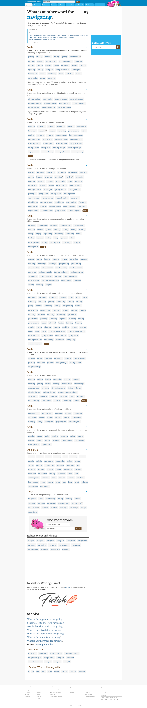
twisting (31, 238)
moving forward (55, 206)
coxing (42, 78)
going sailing (76, 264)
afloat (77, 482)
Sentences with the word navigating (45, 623)
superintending (33, 401)
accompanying (33, 388)
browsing (48, 358)
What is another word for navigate (44, 641)
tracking (31, 135)
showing (67, 379)
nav (37, 671)
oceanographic (33, 478)
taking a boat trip (45, 272)
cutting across (61, 135)
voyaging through (62, 152)
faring (30, 331)
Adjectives (39, 690)
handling (31, 61)
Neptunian (45, 478)
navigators (76, 545)
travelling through (74, 148)
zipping (31, 285)
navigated (52, 545)
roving (39, 327)
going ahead (43, 194)
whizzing (39, 285)
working (57, 229)
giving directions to (58, 388)
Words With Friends (55, 692)
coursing (71, 126)
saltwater (31, 469)
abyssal (50, 469)
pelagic (39, 461)
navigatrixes (55, 549)
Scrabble (52, 694)
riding (56, 238)
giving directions (34, 99)
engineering (48, 234)
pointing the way (49, 392)
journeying (62, 131)
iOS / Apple (72, 690)
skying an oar (47, 444)
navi (43, 671)
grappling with (61, 422)
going (70, 181)
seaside (62, 478)
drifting (39, 440)
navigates (66, 549)
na (33, 671)
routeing (56, 384)
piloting (31, 57)
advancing (40, 172)
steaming (31, 264)
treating (66, 417)
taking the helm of (62, 70)
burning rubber (33, 242)
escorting (45, 388)
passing (57, 306)
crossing (31, 126)
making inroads (74, 190)
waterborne (42, 474)
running (76, 401)
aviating (42, 74)
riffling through (61, 363)
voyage (83, 508)
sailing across (33, 148)
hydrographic (33, 482)
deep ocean (44, 486)
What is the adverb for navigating (44, 630)
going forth (75, 198)
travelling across (34, 143)
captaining (78, 61)
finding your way (79, 103)
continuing (79, 177)
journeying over (34, 139)
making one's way (35, 340)
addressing (32, 417)
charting (83, 65)
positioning (70, 234)
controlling (69, 74)
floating (52, 474)
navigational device (71, 653)
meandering (48, 340)
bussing (56, 310)
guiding (64, 57)
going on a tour (33, 335)
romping (49, 285)
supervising (32, 396)
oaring (47, 436)
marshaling (78, 384)
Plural (38, 694)
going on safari (60, 335)
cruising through (78, 152)
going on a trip (47, 335)
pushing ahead (69, 194)
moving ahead (56, 194)
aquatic (31, 461)
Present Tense (40, 701)
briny (70, 482)
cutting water (79, 440)
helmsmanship (63, 503)
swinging (31, 422)
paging (39, 358)
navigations (42, 545)
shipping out (76, 70)
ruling (72, 396)
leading (44, 242)
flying (61, 74)
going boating (64, 264)
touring (61, 323)
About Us (87, 692)
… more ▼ (34, 42)
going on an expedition (76, 331)
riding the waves (46, 276)
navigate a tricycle (35, 662)
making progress (74, 210)
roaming (39, 306)
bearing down (33, 247)
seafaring (73, 457)
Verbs (26, 701)
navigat (64, 671)
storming (43, 185)
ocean (58, 482)
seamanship (50, 499)
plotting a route (64, 103)
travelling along (61, 268)
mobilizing (66, 242)
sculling (55, 436)
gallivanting (72, 314)
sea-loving (70, 465)
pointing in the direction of (67, 392)
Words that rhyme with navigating (45, 626)
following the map (48, 107)
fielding (41, 417)
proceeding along (61, 139)
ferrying (48, 65)
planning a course (35, 103)
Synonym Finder (44, 644)
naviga (56, 671)
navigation (32, 499)
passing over (47, 139)
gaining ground (60, 190)
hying (37, 331)
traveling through (59, 148)
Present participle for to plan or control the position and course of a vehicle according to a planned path (58, 35)
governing (63, 396)
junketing (43, 319)
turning (78, 234)
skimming (41, 363)
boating (74, 65)
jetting (30, 306)
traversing (41, 126)
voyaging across (76, 143)
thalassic (41, 469)
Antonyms (37, 5)
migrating (63, 319)
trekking (78, 306)
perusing (31, 363)
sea (78, 465)
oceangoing (60, 461)
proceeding (62, 172)
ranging (74, 327)
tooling (48, 238)
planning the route (76, 99)
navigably (44, 549)
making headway (34, 190)
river (76, 474)
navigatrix (31, 545)
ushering (31, 384)
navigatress (82, 541)
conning (31, 65)
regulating (80, 396)
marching (83, 172)
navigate (31, 541)
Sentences (61, 5)
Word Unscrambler (55, 690)
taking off (52, 323)
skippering (65, 65)
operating (31, 70)
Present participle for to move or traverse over (42, 39)
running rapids (33, 444)
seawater (78, 469)
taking (40, 422)
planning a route (61, 99)
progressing (72, 172)
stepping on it (55, 242)
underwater (68, 469)
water (70, 474)
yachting (58, 276)
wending (31, 327)
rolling (72, 238)
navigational (48, 461)
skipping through (34, 367)
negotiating (61, 126)
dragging (77, 242)
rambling (65, 327)
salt (64, 482)
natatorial (80, 478)
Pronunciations (100, 5)
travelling (31, 131)
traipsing (69, 323)
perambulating (73, 131)
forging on (82, 202)
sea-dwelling (33, 486)
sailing (56, 65)
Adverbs (39, 692)
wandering (48, 306)
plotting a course (50, 103)
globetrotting (33, 319)
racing (44, 323)
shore (54, 478)
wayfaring (42, 302)
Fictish (67, 587)
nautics (77, 499)
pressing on (48, 190)
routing (47, 384)
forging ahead (33, 210)
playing (49, 417)
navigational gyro (34, 658)
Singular (39, 696)
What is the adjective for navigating (45, 633)
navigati (73, 671)
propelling (48, 177)
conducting (52, 74)
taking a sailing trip (61, 272)
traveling (42, 131)
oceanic (82, 457)
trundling (78, 323)
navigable (60, 541)
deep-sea (60, 465)
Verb (30, 33)
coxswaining (33, 78)
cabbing (83, 310)
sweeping (77, 280)
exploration (51, 503)
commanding (46, 401)
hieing (44, 331)
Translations (70, 5)
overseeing (67, 401)
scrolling (31, 358)
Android (72, 692)
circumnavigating (65, 61)
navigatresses (64, 545)
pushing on (32, 194)
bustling (74, 310)
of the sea (32, 474)
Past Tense (39, 699)
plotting (40, 70)
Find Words (79, 5)
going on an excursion (57, 331)
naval (65, 457)
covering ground (69, 206)
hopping (57, 327)
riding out (49, 70)
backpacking (33, 310)
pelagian (85, 482)
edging (51, 185)
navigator (50, 541)
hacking (58, 417)
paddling (31, 436)
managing (53, 225)
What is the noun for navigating (43, 637)
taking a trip (70, 340)
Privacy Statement (89, 696)
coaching (31, 314)
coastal (58, 469)
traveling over (48, 143)
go (118, 47)
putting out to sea (70, 276)
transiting (40, 135)
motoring (40, 238)
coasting (55, 259)
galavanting (61, 314)
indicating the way (75, 388)
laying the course (64, 107)
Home (86, 690)
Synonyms (29, 5)
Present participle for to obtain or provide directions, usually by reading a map (51, 37)
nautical (31, 457)
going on (43, 206)
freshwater (61, 474)
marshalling (66, 384)
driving (56, 57)
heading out (32, 74)
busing (65, 310)
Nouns (26, 699)
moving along (71, 202)
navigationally (33, 549)
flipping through (79, 358)
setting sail (32, 272)
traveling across (76, 139)
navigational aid (56, 653)
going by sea (66, 280)
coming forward (75, 185)
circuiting (47, 327)
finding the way (34, 107)
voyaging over (33, 152)
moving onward (47, 198)
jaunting (51, 302)
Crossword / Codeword (56, 696)
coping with (49, 422)
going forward (60, 210)
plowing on (82, 206)
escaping (50, 314)
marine (48, 457)
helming (40, 61)
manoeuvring (74, 57)
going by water (33, 280)
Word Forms (89, 5)
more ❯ (30, 156)
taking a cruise (47, 268)
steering (39, 57)
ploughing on (33, 202)
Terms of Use (88, 694)
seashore (71, 478)
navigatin (81, 671)
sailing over (45, 148)
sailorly (31, 465)
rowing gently (67, 440)
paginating (58, 358)
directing (48, 57)
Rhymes (53, 5)
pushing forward (46, 202)
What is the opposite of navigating (44, 619)
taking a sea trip (77, 272)
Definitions (45, 5)
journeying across (76, 135)
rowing (39, 436)
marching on (33, 206)
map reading (47, 99)
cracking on (59, 202)
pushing (31, 172)
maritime (40, 457)
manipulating (43, 225)
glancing (50, 363)
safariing (83, 327)
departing (41, 314)
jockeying (51, 78)
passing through (47, 152)
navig (50, 671)
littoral (43, 482)
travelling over (61, 143)
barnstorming (45, 310)
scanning (68, 358)
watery (50, 482)
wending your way (35, 344)
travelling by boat (76, 268)
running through (75, 363)
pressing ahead (46, 210)
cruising (40, 65)
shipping (45, 508)
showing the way (34, 392)
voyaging (50, 135)
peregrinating (81, 126)
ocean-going (49, 465)
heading (39, 177)
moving (78, 74)
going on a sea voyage (50, 280)
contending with (74, 422)
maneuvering (50, 61)
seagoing (57, 457)
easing (30, 234)
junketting (53, 319)
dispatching (32, 185)
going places (73, 335)
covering (51, 126)
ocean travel (33, 512)
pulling (72, 436)
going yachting (33, 268)
